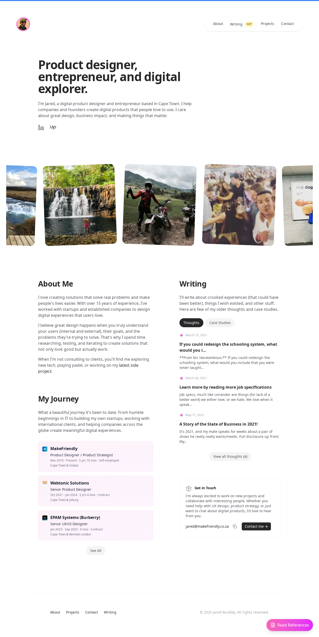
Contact (287, 23)
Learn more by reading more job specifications (225, 387)
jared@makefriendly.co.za (207, 526)
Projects (267, 23)
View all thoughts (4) (230, 456)
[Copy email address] (235, 526)
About (218, 23)
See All (95, 550)
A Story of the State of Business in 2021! (218, 424)
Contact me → (256, 526)
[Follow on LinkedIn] (41, 128)
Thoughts (191, 322)
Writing (241, 24)
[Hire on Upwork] (53, 128)
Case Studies (220, 322)
